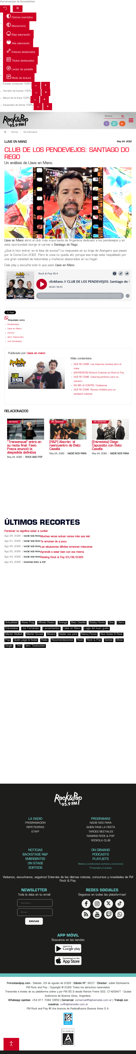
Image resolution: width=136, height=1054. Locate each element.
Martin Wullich (13, 634)
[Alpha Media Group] (68, 1037)
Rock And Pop (33, 457)
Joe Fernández (14, 341)
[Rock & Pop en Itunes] (68, 960)
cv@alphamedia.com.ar (74, 1004)
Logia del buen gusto (96, 628)
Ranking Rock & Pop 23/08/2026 (61, 557)
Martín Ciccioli (34, 634)
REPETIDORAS (35, 827)
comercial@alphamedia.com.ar (93, 1000)
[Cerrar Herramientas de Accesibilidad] (17, 8)
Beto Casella (78, 622)
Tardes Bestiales (100, 832)
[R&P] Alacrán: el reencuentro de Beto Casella (64, 446)
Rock (80, 640)
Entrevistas (11, 628)
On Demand (57, 422)
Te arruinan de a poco (53, 541)
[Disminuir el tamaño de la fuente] (36, 92)
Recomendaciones (62, 640)
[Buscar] (122, 115)
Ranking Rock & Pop (35, 562)
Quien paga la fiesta (100, 827)
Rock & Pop (94, 640)
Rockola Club (100, 840)
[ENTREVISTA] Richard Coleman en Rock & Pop (99, 373)
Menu (131, 121)
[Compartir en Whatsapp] (6, 318)
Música (51, 634)
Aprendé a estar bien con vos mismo (62, 552)
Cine (111, 622)
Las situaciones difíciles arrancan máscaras (66, 547)
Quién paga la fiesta (25, 640)
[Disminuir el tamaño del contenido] (36, 85)
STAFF (35, 832)
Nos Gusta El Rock (112, 634)
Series (108, 640)
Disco (121, 622)
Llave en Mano (14, 329)
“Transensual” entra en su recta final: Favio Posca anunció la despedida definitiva (24, 447)
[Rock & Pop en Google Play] (68, 948)
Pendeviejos (13, 325)
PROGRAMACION (35, 823)
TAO (18, 646)
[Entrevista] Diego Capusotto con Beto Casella (107, 446)
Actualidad (11, 622)
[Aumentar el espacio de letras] (47, 106)
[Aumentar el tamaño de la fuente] (45, 92)
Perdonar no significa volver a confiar (26, 531)
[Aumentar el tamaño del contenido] (45, 85)
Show (119, 640)
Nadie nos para (77, 454)
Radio (44, 640)
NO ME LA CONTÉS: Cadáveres (90, 386)
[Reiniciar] (5, 9)
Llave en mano (15, 142)
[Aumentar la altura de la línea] (44, 99)
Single (8, 646)
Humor (10, 333)
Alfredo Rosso (46, 622)
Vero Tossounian (15, 337)
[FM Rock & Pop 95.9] (14, 120)
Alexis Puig (27, 622)
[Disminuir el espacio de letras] (38, 106)
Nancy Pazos (89, 634)
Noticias (13, 422)
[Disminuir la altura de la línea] (34, 99)
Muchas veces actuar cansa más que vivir (65, 536)
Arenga (63, 622)
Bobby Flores (97, 622)
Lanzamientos (51, 628)
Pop (7, 640)
